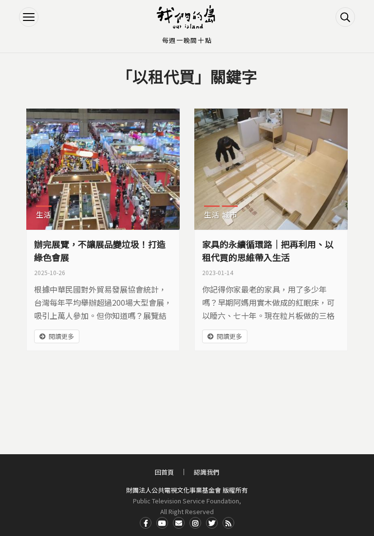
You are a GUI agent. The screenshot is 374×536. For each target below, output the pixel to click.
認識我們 (206, 472)
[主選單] (28, 17)
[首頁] (187, 17)
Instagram (195, 523)
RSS (228, 523)
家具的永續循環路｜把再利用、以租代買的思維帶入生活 (268, 250)
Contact (179, 523)
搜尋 (345, 17)
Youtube (162, 523)
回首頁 (164, 472)
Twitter (212, 523)
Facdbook (145, 523)
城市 (230, 214)
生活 (44, 214)
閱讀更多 (61, 336)
